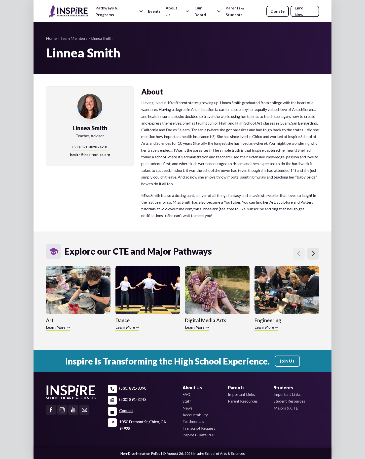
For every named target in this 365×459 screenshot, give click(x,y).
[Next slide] (313, 254)
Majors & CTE (286, 408)
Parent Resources (243, 401)
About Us (171, 11)
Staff (186, 401)
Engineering (268, 320)
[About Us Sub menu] (187, 11)
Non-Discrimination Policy (140, 453)
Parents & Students (235, 11)
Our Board (200, 11)
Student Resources (289, 401)
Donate (278, 11)
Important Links (241, 394)
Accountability (195, 414)
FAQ (186, 394)
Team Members (73, 38)
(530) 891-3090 (132, 388)
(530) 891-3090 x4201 (90, 147)
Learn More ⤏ (58, 327)
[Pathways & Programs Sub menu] (141, 11)
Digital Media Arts (205, 320)
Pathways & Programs (107, 11)
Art (50, 320)
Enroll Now (300, 11)
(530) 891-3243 (132, 399)
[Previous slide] (299, 254)
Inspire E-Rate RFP (198, 434)
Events (154, 11)
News (187, 408)
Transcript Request (198, 428)
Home (51, 38)
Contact (126, 410)
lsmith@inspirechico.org (90, 154)
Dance (122, 320)
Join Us (287, 361)
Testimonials (193, 421)
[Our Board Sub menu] (219, 11)
